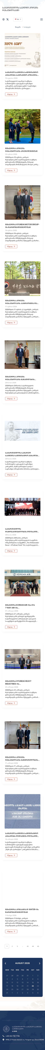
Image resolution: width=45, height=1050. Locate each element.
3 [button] (17, 946)
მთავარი (18, 27)
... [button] (22, 946)
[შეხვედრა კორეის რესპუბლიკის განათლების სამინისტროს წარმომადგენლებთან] (22, 354)
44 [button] (33, 946)
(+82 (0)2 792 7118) (13, 1036)
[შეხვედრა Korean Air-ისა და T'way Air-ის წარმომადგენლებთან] (22, 583)
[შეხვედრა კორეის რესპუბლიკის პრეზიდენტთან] (22, 126)
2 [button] (12, 946)
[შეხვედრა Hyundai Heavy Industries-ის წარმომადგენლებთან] (22, 659)
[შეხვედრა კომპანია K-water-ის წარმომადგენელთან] (22, 887)
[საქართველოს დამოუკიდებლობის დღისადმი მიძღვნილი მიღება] (22, 507)
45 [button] (38, 946)
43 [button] (27, 946)
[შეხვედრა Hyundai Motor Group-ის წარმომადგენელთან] (22, 202)
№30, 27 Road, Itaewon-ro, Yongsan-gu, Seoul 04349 (25, 1040)
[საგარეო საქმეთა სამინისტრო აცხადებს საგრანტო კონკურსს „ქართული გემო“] (22, 50)
